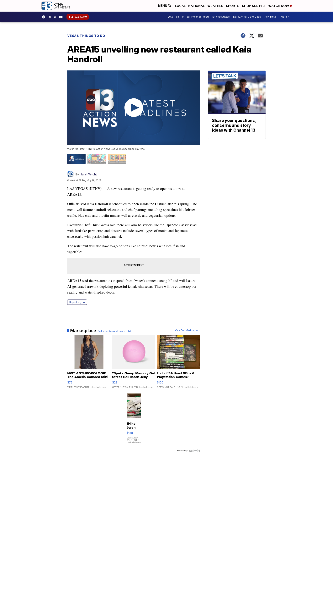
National (196, 6)
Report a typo (77, 302)
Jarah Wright (88, 174)
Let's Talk (173, 17)
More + (285, 17)
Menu (163, 5)
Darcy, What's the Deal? (247, 17)
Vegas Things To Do (86, 36)
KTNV (55, 17)
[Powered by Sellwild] (194, 450)
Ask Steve (271, 17)
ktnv (50, 17)
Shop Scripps (254, 6)
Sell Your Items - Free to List (114, 331)
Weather (215, 6)
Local (180, 6)
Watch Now (279, 6)
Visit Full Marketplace (187, 330)
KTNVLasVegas (44, 17)
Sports (232, 6)
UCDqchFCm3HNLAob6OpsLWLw (62, 17)
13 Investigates (221, 17)
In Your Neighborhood (195, 17)
